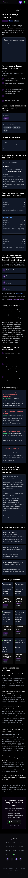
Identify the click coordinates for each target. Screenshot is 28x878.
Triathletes (22, 868)
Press (13, 842)
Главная (4, 9)
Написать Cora (15, 821)
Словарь (19, 842)
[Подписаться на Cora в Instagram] (20, 859)
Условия (21, 846)
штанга (16, 20)
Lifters (11, 870)
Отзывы (15, 850)
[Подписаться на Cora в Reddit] (16, 859)
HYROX (16, 868)
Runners (5, 868)
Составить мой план (14, 825)
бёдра (10, 20)
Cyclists (16, 870)
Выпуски (21, 850)
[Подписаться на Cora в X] (7, 859)
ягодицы (5, 20)
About (7, 842)
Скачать (8, 855)
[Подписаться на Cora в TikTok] (11, 859)
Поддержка (7, 850)
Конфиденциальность (10, 846)
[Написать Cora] (24, 2)
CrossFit (11, 868)
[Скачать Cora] (20, 2)
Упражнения (10, 9)
